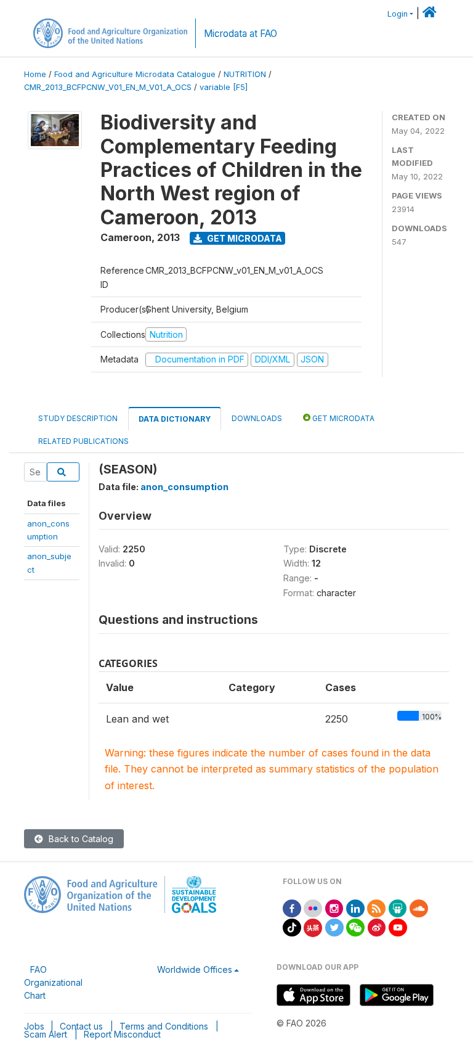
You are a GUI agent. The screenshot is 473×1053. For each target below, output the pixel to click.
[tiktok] (292, 926)
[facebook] (292, 907)
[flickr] (313, 907)
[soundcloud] (419, 907)
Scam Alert (45, 1034)
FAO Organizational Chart (53, 982)
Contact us (81, 1026)
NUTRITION (245, 74)
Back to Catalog (79, 839)
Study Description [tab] (78, 418)
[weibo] (377, 926)
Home (35, 74)
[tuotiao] (313, 926)
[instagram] (334, 907)
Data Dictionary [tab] (175, 419)
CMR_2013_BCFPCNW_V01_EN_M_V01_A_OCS (108, 87)
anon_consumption (184, 486)
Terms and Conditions (163, 1026)
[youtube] (398, 926)
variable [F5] (224, 87)
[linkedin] (355, 907)
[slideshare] (398, 907)
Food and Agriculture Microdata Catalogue (135, 74)
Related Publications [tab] (83, 441)
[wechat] (355, 926)
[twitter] (334, 926)
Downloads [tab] (257, 418)
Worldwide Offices (194, 969)
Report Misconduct (122, 1034)
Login (397, 13)
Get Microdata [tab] (342, 418)
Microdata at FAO (240, 33)
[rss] (376, 907)
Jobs (34, 1026)
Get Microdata (243, 238)
